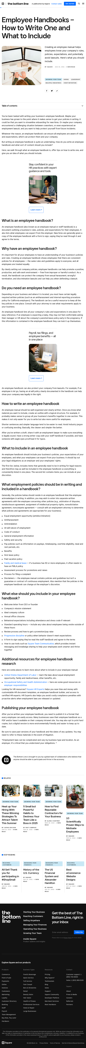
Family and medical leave (15, 563)
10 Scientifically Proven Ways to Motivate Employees (75, 825)
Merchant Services (52, 1001)
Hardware (5, 1021)
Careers (69, 998)
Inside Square (29, 939)
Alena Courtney (53, 821)
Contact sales (56, 4)
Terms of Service (55, 1043)
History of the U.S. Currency (31, 871)
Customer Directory (9, 1001)
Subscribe (79, 932)
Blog (46, 984)
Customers (6, 991)
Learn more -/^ (36, 210)
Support (48, 991)
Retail (25, 991)
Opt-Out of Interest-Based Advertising (73, 1043)
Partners (69, 1004)
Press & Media (71, 994)
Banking (5, 1004)
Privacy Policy (67, 938)
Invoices (5, 988)
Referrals (69, 1001)
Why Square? (50, 978)
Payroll (4, 1011)
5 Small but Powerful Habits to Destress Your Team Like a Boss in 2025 (31, 815)
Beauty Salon (28, 994)
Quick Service (28, 978)
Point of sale (6, 978)
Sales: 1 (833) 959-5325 (75, 980)
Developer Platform (52, 998)
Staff (3, 1008)
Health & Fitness (29, 1001)
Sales (47, 988)
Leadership (75, 79)
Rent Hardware (50, 1004)
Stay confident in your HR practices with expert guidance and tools (43, 168)
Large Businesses (29, 1011)
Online (4, 984)
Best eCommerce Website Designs (73, 874)
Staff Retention (70, 83)
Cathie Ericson (10, 827)
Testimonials (49, 981)
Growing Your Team (53, 79)
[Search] (79, 4)
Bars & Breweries (29, 988)
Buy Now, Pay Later (9, 1018)
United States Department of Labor (20, 675)
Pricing (47, 974)
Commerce (6, 974)
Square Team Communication (41, 643)
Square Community (52, 994)
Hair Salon (27, 998)
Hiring (66, 79)
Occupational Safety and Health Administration (25, 682)
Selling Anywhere (31, 920)
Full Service (27, 981)
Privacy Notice (44, 1043)
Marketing (5, 994)
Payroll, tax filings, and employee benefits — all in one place (42, 336)
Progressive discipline (14, 635)
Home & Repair (28, 1008)
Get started (70, 4)
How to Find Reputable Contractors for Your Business (54, 811)
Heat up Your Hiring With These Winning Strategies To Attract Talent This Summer (10, 815)
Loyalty (4, 998)
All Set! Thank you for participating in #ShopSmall (10, 874)
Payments (5, 981)
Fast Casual (27, 984)
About (68, 991)
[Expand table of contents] (83, 105)
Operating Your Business (35, 929)
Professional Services (31, 1004)
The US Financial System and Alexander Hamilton (51, 876)
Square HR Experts (35, 689)
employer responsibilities (15, 685)
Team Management (9, 1014)
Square (50, 67)
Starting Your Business (34, 912)
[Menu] (83, 4)
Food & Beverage (29, 974)
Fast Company (31, 827)
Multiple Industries (53, 83)
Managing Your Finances (30, 864)
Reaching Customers (7, 864)
